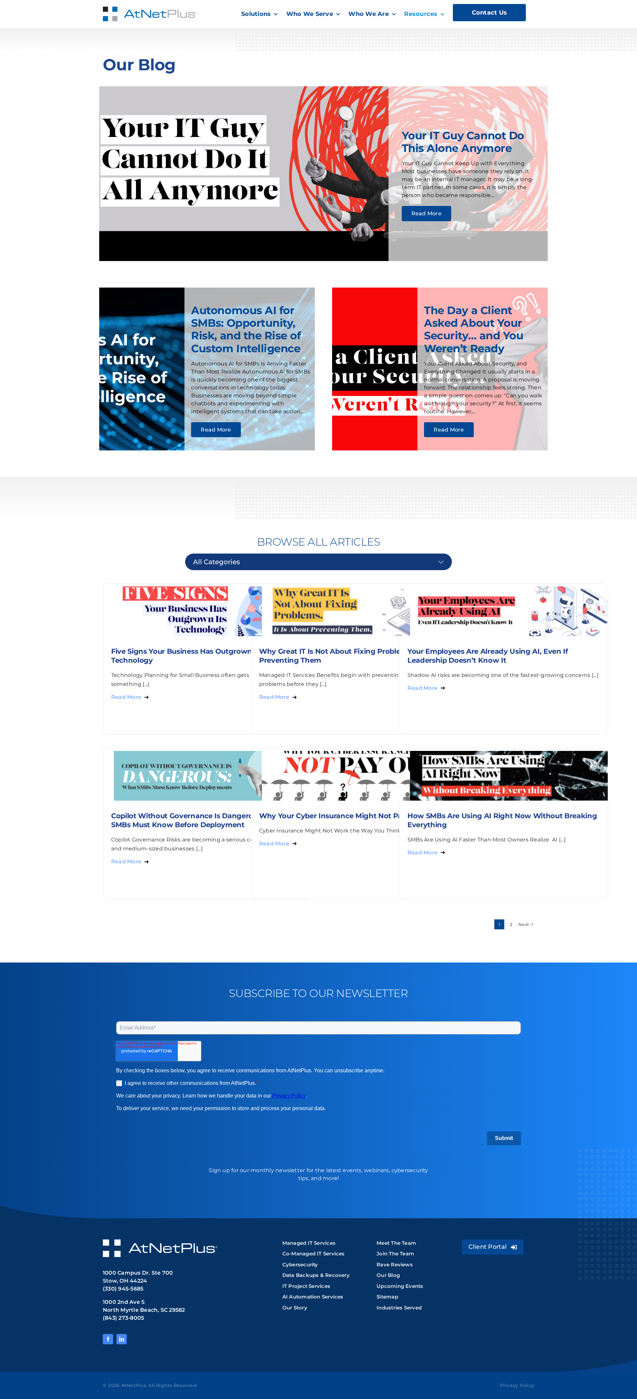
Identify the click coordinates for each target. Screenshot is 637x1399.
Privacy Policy (517, 1385)
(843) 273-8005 (123, 1318)
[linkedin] (121, 1339)
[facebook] (108, 1339)
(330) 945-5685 (123, 1289)
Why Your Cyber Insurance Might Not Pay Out (340, 816)
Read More (126, 697)
